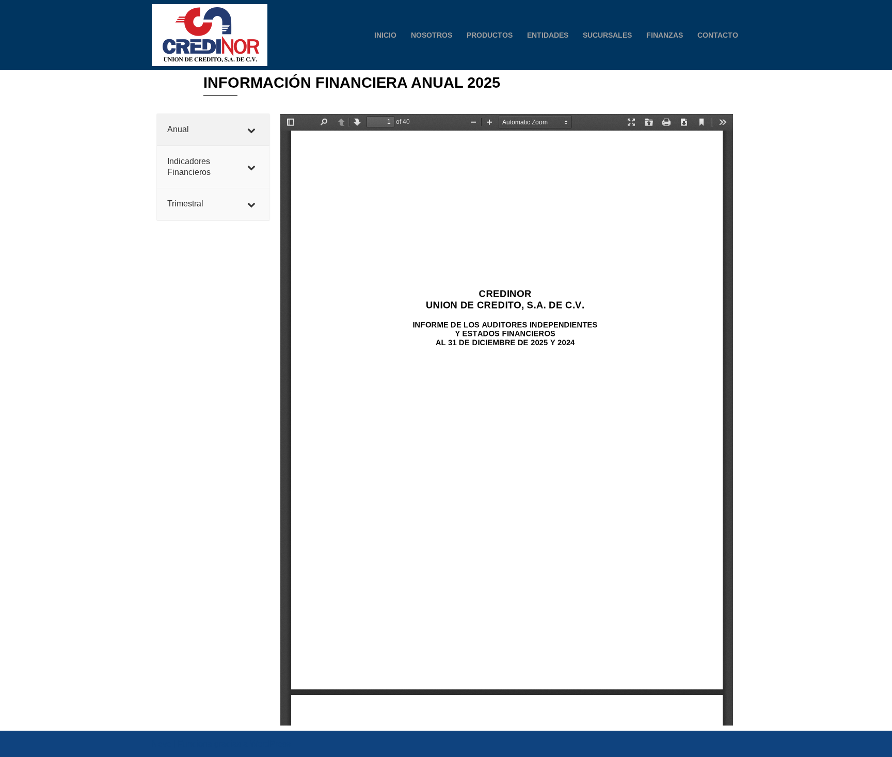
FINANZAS (664, 35)
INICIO (385, 35)
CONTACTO (717, 35)
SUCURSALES (607, 35)
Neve (161, 743)
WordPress (270, 743)
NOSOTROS (431, 35)
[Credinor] (209, 35)
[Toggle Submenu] (251, 130)
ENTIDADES (547, 35)
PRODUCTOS (490, 35)
